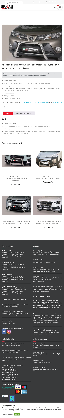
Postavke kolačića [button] (7, 414)
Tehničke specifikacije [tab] (24, 113)
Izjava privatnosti (7, 322)
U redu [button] (17, 414)
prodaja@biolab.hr (40, 2)
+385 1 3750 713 (52, 2)
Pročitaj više (16, 184)
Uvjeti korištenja (7, 320)
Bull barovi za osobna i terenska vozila (35, 102)
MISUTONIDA (57, 102)
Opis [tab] (7, 113)
